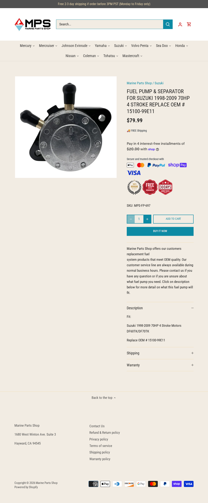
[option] (65, 127)
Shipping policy (99, 452)
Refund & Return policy (104, 433)
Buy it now (160, 231)
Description (135, 308)
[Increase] (147, 219)
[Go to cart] (189, 24)
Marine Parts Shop (139, 83)
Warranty (133, 365)
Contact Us (97, 426)
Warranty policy (99, 459)
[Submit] (167, 24)
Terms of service (100, 446)
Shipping (133, 353)
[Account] (180, 24)
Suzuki (159, 83)
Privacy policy (98, 439)
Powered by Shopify (26, 487)
